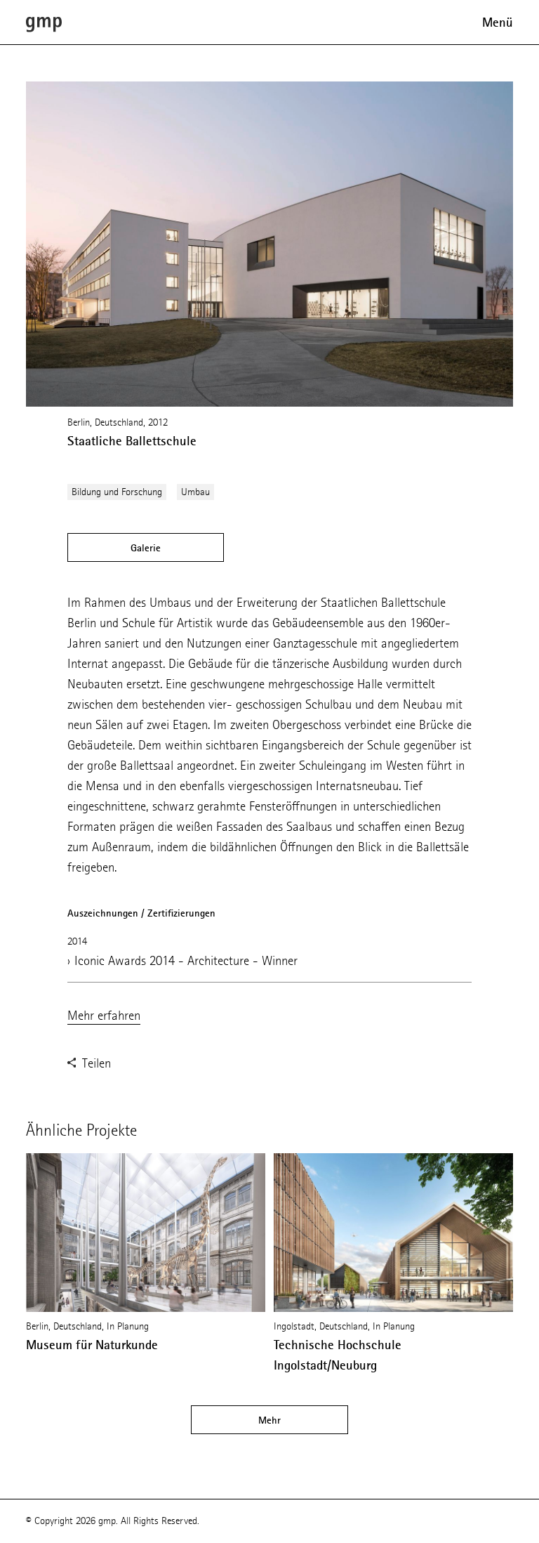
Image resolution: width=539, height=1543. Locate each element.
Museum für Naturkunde (92, 1345)
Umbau (195, 492)
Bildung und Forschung (117, 492)
